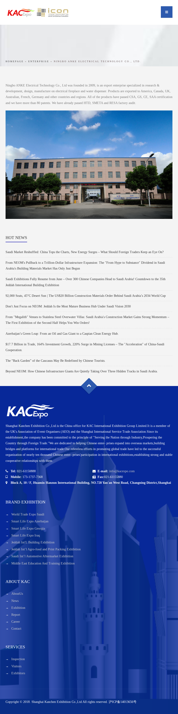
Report (15, 614)
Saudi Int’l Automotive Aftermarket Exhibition (42, 556)
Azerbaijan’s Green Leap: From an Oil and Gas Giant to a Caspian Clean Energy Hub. (62, 333)
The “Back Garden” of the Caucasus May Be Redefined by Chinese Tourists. (55, 360)
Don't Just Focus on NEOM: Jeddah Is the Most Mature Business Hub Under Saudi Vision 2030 (68, 306)
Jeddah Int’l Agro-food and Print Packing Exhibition (46, 549)
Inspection (18, 659)
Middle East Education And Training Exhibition (43, 563)
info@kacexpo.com (122, 471)
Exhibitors (18, 673)
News (15, 601)
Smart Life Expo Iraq (25, 535)
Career (15, 621)
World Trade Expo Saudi (27, 514)
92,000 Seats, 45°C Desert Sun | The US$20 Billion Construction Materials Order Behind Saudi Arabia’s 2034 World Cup (86, 295)
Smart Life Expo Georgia (28, 528)
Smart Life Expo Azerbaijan (29, 521)
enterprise (38, 61)
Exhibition (18, 608)
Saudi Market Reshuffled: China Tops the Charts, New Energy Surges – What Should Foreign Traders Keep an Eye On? (85, 252)
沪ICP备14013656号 (123, 702)
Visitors (16, 666)
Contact (16, 628)
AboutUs (17, 593)
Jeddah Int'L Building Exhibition (32, 542)
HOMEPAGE (15, 61)
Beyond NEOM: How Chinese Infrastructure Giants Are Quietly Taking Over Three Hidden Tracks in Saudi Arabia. (82, 371)
